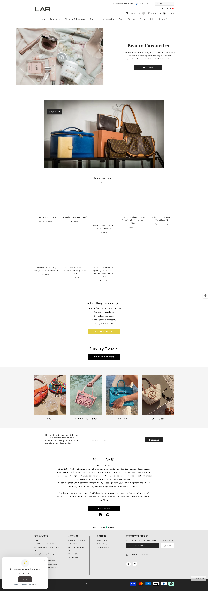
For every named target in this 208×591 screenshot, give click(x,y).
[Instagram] (100, 514)
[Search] (164, 4)
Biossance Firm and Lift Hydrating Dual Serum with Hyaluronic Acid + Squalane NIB (104, 271)
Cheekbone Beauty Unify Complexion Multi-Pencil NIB (46, 269)
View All (104, 183)
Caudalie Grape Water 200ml (75, 217)
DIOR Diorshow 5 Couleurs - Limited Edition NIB (104, 226)
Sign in (171, 13)
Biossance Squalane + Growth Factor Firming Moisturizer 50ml (133, 220)
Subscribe (154, 440)
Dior (49, 418)
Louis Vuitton (158, 418)
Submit (167, 546)
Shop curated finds (104, 357)
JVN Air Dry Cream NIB (46, 217)
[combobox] (163, 3)
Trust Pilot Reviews (103, 331)
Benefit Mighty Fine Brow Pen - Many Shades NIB (162, 218)
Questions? (104, 508)
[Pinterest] (107, 514)
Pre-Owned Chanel (86, 418)
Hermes (122, 418)
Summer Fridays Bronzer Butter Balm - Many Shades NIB (75, 270)
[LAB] (60, 56)
